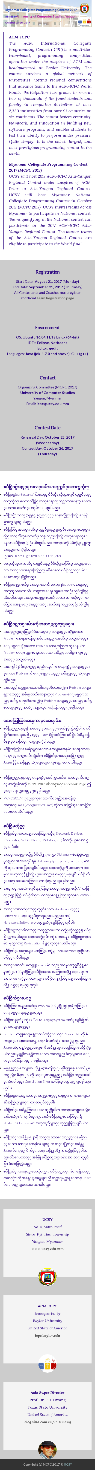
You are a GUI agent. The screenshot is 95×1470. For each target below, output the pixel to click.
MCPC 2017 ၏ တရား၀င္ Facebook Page (56, 784)
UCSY (68, 1464)
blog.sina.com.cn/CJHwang (47, 1422)
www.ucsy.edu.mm (48, 1249)
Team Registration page (55, 298)
